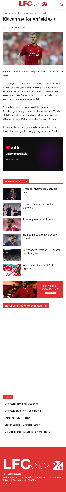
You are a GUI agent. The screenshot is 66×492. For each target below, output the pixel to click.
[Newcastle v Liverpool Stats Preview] (12, 270)
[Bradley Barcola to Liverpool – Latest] (12, 240)
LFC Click (9, 27)
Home (5, 13)
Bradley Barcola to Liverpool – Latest (22, 425)
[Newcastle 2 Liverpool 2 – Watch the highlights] (12, 255)
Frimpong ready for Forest (38, 219)
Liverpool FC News (18, 13)
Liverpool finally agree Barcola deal (21, 404)
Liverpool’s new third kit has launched (23, 411)
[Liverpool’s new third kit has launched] (12, 209)
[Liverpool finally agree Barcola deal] (12, 194)
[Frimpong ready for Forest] (12, 224)
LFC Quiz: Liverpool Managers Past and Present (27, 432)
